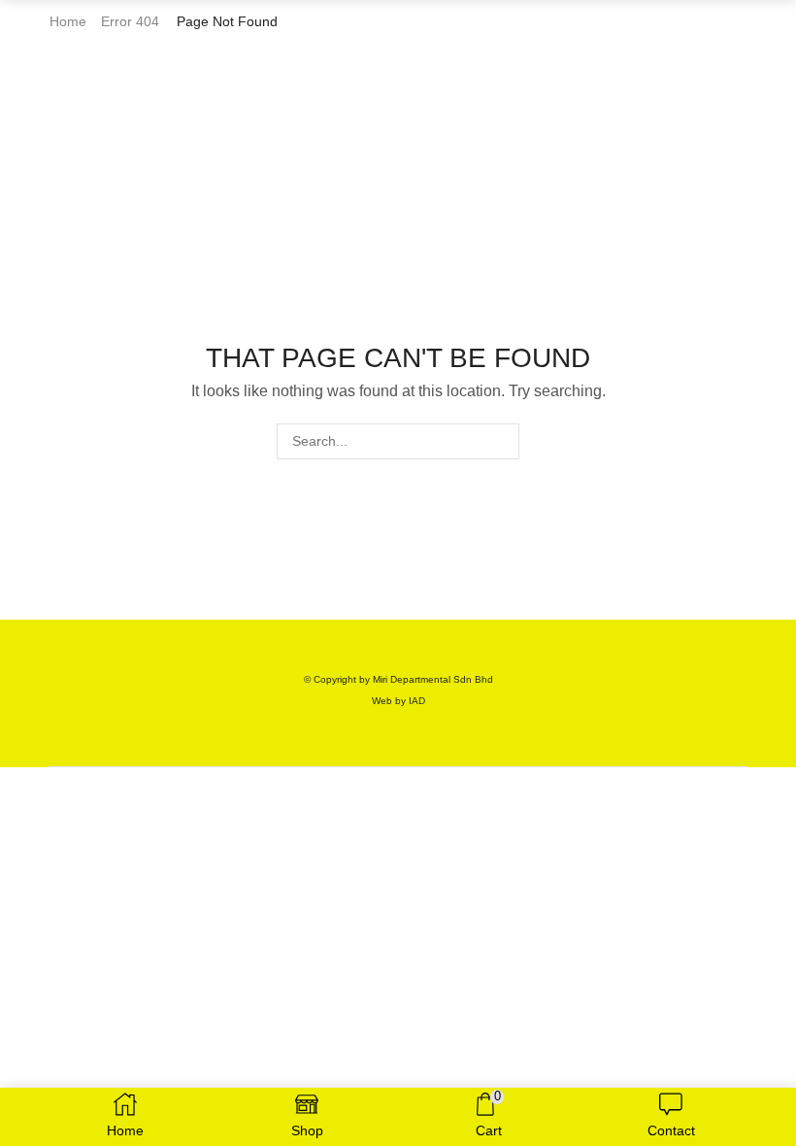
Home (68, 21)
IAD (417, 700)
